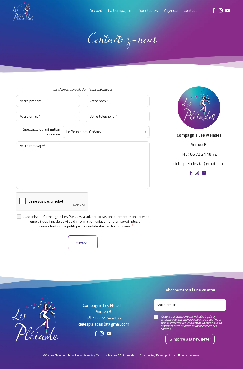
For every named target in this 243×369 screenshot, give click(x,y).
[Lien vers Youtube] (227, 10)
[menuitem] (95, 10)
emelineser (193, 355)
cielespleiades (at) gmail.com (198, 163)
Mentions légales (106, 355)
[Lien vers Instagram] (220, 10)
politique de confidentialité (88, 226)
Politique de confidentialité (136, 355)
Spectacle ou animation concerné (41, 132)
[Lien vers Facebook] (213, 10)
